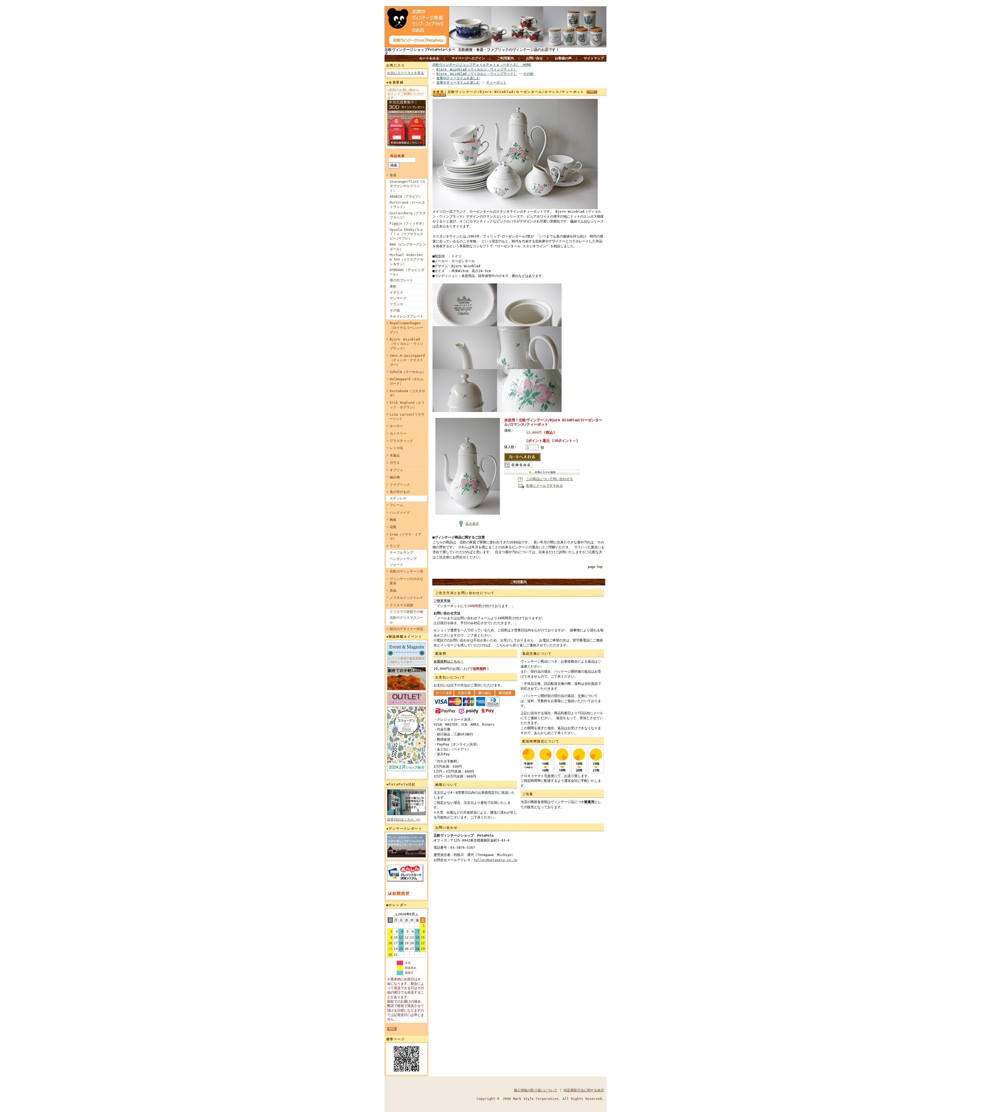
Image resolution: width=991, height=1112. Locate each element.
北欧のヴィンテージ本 (406, 571)
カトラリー (398, 433)
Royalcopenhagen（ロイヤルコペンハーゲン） (406, 327)
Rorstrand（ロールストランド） (407, 205)
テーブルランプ (401, 552)
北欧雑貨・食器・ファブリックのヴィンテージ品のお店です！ (508, 49)
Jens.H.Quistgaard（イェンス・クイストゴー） (407, 360)
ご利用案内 (505, 58)
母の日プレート (401, 280)
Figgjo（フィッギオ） (408, 223)
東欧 (393, 286)
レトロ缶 (396, 448)
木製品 (395, 455)
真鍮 (393, 590)
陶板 (393, 520)
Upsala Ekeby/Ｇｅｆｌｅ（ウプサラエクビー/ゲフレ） (406, 234)
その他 (395, 310)
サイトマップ (594, 58)
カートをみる (429, 58)
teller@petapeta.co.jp (495, 860)
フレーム (396, 505)
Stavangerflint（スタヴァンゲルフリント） (407, 186)
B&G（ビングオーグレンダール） (408, 246)
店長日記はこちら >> (403, 819)
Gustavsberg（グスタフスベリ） (408, 215)
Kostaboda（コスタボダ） (407, 393)
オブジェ (396, 470)
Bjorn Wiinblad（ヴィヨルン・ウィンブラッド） (406, 343)
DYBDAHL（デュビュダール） (407, 272)
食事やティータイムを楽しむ (458, 78)
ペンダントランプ (403, 559)
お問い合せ (534, 58)
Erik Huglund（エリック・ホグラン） (407, 405)
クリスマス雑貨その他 (406, 612)
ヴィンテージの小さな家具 (406, 581)
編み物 (395, 477)
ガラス (395, 463)
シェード (396, 565)
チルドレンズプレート (406, 316)
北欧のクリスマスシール (406, 620)
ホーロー (396, 426)
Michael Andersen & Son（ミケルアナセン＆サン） (406, 259)
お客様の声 (563, 58)
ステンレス (398, 498)
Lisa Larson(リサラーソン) (407, 416)
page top (595, 567)
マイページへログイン (468, 58)
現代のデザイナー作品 (406, 629)
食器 (393, 175)
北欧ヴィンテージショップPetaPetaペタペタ (420, 51)
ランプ (395, 546)
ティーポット (496, 82)
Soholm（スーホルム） (408, 372)
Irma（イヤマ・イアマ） (405, 537)
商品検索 (397, 156)
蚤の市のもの (400, 492)
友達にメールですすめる (544, 486)
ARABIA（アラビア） (406, 196)
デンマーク (398, 298)
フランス (396, 304)
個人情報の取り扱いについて (535, 1090)
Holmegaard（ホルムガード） (407, 381)
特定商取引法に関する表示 (584, 1090)
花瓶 (393, 527)
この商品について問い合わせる (549, 479)
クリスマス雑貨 (401, 605)
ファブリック (400, 485)
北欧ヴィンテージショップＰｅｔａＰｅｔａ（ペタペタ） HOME (481, 65)
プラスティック (401, 441)
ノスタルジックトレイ (406, 598)
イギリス (396, 292)
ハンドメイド (400, 512)
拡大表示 (472, 524)
